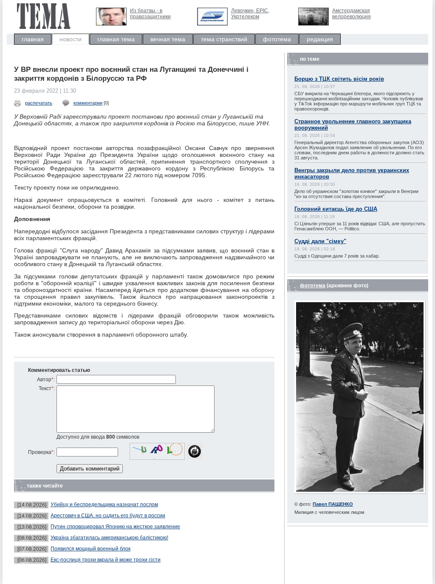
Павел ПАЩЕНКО (333, 504)
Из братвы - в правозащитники (150, 14)
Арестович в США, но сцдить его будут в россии (108, 516)
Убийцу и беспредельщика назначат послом (104, 504)
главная (33, 39)
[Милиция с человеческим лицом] (360, 492)
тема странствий (224, 39)
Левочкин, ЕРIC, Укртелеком (250, 14)
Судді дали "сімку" (320, 241)
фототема (277, 39)
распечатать (38, 102)
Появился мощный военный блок (90, 549)
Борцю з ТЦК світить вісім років (339, 79)
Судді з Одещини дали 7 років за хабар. (337, 255)
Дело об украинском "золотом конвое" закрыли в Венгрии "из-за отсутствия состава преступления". (356, 194)
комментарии (87, 102)
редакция (320, 39)
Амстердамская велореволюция (351, 14)
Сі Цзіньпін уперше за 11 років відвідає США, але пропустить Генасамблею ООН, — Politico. (359, 226)
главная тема (116, 39)
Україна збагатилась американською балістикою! (109, 538)
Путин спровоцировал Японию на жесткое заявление (115, 527)
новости (70, 39)
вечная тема (167, 39)
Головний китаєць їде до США (335, 209)
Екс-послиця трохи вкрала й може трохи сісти (106, 560)
